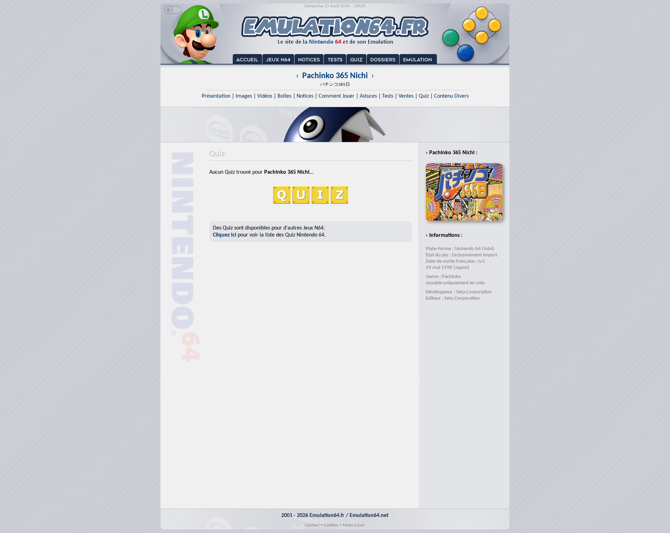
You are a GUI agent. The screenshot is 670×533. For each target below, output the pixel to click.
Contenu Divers (451, 96)
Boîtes (284, 96)
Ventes (406, 96)
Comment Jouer (337, 96)
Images (244, 96)
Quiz (424, 96)
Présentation (216, 96)
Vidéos (264, 96)
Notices (305, 96)
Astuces (368, 96)
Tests (387, 96)
